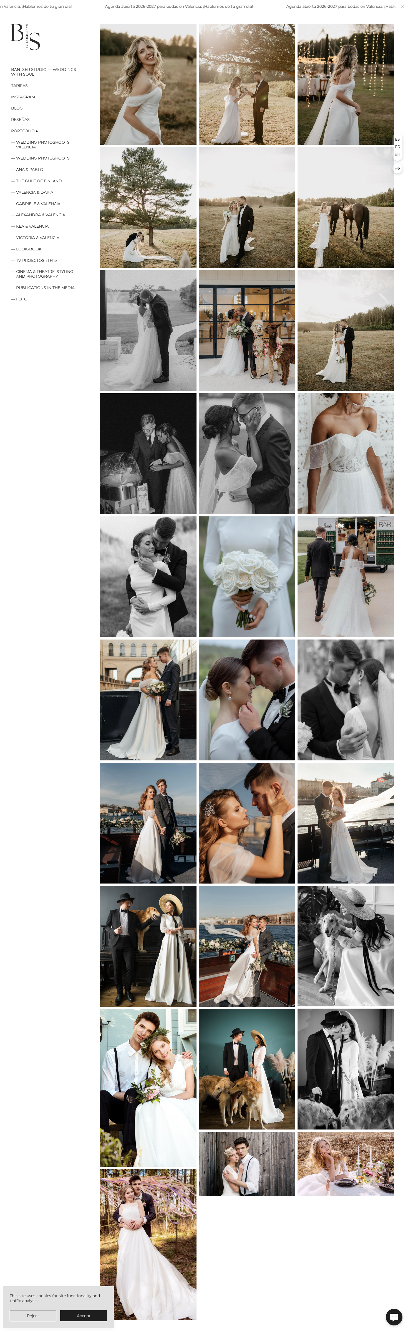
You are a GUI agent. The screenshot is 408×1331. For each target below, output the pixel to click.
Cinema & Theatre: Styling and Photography (44, 274)
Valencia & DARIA (34, 192)
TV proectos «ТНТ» (36, 260)
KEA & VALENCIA (32, 226)
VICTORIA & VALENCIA (37, 237)
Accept (83, 1315)
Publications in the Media (45, 287)
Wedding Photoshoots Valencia (43, 145)
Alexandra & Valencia (40, 214)
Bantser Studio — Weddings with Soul (43, 72)
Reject (33, 1315)
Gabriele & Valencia (38, 203)
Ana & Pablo (29, 169)
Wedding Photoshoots (43, 158)
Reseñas (20, 119)
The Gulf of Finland (39, 180)
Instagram (23, 96)
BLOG (17, 108)
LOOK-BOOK (29, 249)
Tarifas (19, 85)
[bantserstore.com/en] (25, 37)
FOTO (21, 299)
